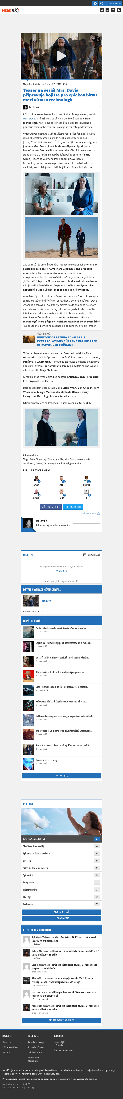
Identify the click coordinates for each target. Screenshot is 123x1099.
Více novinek (62, 775)
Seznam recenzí (61, 912)
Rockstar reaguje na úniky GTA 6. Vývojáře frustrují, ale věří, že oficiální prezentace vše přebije (62, 980)
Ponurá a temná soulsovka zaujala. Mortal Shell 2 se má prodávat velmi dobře (65, 953)
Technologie (49, 463)
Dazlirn (35, 965)
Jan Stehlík (33, 107)
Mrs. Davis (29, 118)
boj (44, 459)
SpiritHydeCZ (38, 937)
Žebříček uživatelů (63, 1050)
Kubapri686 (37, 951)
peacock (81, 459)
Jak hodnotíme (61, 918)
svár (32, 463)
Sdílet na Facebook (51, 507)
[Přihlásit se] (119, 10)
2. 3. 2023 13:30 (54, 84)
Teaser (39, 463)
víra (79, 463)
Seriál (26, 463)
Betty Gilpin (35, 459)
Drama (50, 459)
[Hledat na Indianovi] (102, 10)
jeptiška (59, 459)
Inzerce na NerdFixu (33, 1059)
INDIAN (6, 1052)
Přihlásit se (61, 570)
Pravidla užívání (36, 1047)
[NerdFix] (10, 10)
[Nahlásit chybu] (33, 1087)
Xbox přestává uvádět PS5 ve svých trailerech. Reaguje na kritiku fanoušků (64, 939)
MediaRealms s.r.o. (12, 1084)
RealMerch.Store (114, 3)
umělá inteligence (66, 463)
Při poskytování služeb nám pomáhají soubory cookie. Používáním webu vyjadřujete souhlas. (49, 1078)
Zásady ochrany (36, 1042)
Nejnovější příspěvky (59, 1043)
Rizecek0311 (38, 978)
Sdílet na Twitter (73, 507)
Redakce (6, 1042)
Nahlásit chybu (89, 513)
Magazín (27, 84)
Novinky (36, 84)
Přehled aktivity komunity (61, 1020)
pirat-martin (37, 992)
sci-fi (88, 459)
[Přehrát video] (61, 56)
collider (34, 455)
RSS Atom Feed (10, 1047)
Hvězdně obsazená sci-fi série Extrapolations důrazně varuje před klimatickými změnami (67, 341)
